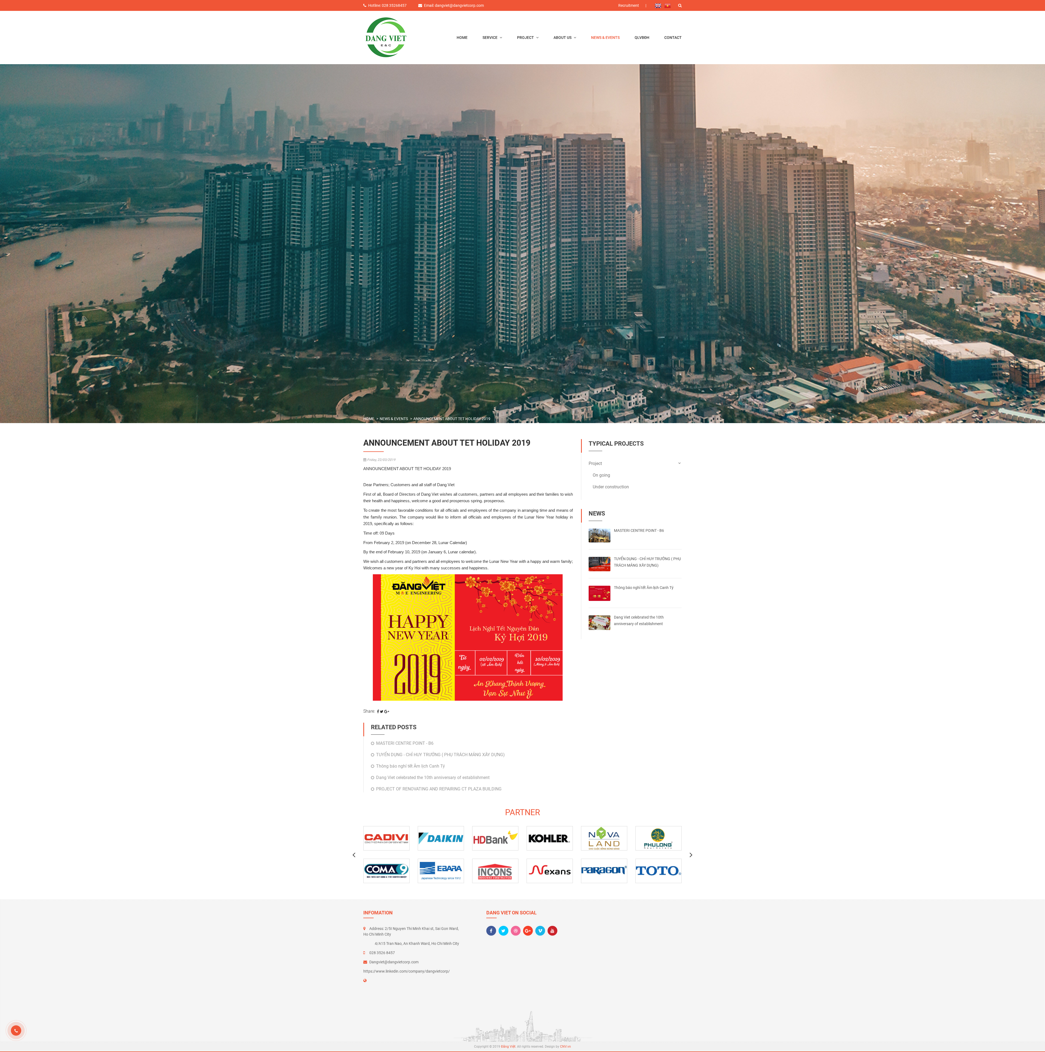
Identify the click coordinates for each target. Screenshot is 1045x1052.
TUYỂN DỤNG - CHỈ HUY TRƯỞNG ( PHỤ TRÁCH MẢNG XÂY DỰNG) (440, 754)
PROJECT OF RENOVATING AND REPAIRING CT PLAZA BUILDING (439, 789)
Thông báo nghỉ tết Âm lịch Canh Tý (410, 766)
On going (601, 475)
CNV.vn (565, 1046)
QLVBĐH (642, 37)
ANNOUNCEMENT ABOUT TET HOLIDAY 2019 (451, 419)
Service (490, 37)
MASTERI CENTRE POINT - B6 (405, 743)
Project (526, 37)
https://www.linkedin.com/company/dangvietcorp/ (406, 971)
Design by (558, 1046)
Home (462, 37)
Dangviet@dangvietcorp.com (394, 962)
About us (563, 37)
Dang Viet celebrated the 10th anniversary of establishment (433, 777)
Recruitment (628, 5)
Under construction (611, 486)
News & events (605, 37)
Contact (673, 37)
